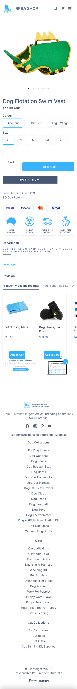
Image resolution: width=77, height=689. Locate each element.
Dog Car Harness (38, 482)
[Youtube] (49, 426)
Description (11, 243)
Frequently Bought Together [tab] (21, 285)
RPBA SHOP (27, 8)
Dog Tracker (38, 586)
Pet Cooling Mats (16, 327)
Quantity (12, 162)
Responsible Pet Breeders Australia (38, 673)
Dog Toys (38, 509)
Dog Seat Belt (38, 504)
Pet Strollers (38, 575)
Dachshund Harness (38, 564)
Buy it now (30, 179)
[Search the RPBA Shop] (55, 8)
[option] (38, 54)
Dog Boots (38, 472)
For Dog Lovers (38, 450)
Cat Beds (38, 635)
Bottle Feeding (38, 613)
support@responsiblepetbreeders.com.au (39, 434)
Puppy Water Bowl (38, 597)
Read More (9, 264)
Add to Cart (48, 166)
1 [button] (28, 88)
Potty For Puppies (39, 591)
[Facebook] (27, 426)
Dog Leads (38, 499)
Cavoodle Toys (38, 554)
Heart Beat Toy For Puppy (38, 607)
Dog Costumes (38, 526)
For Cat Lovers (38, 630)
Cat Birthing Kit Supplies (38, 646)
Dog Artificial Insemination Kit (38, 520)
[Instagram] (35, 426)
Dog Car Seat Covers (38, 488)
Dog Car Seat (38, 455)
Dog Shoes (38, 461)
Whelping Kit (38, 570)
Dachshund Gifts (38, 559)
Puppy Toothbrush (38, 602)
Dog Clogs (38, 493)
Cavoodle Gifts (38, 548)
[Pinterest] (42, 426)
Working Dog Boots (38, 531)
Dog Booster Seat (39, 466)
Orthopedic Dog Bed (39, 580)
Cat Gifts (38, 641)
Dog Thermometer (38, 515)
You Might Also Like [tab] (55, 285)
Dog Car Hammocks (38, 477)
